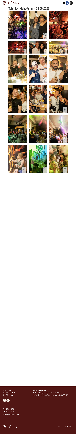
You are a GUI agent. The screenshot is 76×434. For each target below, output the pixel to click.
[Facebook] (67, 3)
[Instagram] (71, 3)
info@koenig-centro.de (13, 414)
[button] (64, 3)
